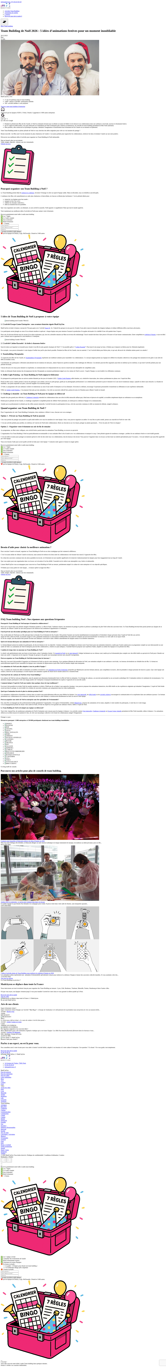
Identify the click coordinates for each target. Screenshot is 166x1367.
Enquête (3, 1122)
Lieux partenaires (6, 1077)
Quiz (2, 1141)
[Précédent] (3, 1160)
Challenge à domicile (32, 397)
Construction (5, 1113)
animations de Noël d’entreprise (58, 670)
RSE (2, 1143)
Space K (47, 328)
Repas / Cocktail (6, 1145)
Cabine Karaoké (80, 347)
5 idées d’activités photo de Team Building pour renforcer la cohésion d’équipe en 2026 (27, 973)
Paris (2, 1089)
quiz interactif (73, 653)
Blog (2, 26)
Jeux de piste (5, 1132)
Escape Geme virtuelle (114, 711)
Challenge (4, 1108)
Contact (3, 1082)
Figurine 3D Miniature (13, 1032)
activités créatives (105, 694)
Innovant (3, 1129)
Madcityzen (78, 703)
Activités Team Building (12, 11)
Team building (8, 26)
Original (3, 1139)
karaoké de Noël (60, 653)
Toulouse (3, 1101)
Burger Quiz (10, 1011)
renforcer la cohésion (27, 193)
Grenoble (3, 1100)
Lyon (2, 1091)
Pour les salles (5, 1075)
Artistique (4, 1105)
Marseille (3, 1093)
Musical (3, 1136)
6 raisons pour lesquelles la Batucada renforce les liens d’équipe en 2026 (23, 841)
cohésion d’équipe (150, 334)
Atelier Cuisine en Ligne (14, 1022)
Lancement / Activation (8, 1134)
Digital (3, 1119)
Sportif (3, 1148)
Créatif (3, 1115)
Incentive (3, 1126)
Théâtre (3, 1153)
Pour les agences (6, 1072)
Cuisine (3, 1117)
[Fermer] (1, 1165)
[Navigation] (4, 22)
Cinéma (3, 1110)
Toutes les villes (5, 1087)
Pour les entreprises (6, 1074)
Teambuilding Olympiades (34, 358)
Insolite (3, 1131)
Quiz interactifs (87, 711)
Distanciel (4, 1120)
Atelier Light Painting (64, 378)
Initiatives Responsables (8, 1127)
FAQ (2, 1084)
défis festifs (92, 694)
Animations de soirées (11, 13)
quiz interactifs (81, 694)
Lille (2, 1098)
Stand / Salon (5, 1150)
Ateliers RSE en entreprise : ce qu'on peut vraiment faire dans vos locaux (23, 902)
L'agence (7, 14)
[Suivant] (9, 1160)
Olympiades (4, 1138)
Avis (2, 1081)
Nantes (3, 1094)
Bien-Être (4, 1107)
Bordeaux (4, 1096)
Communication (5, 1112)
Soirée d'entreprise (6, 1146)
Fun (2, 1124)
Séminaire (4, 1152)
